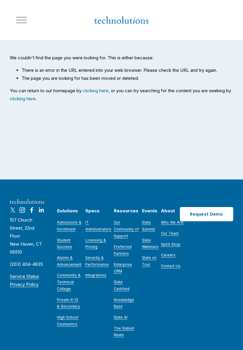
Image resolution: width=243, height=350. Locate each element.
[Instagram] (22, 210)
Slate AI (120, 317)
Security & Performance (97, 261)
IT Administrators (98, 225)
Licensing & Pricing (95, 243)
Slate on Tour (149, 261)
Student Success (64, 243)
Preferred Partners (123, 250)
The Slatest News (124, 331)
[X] (13, 210)
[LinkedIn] (41, 210)
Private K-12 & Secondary (68, 303)
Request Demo (206, 214)
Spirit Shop (170, 244)
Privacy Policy (24, 284)
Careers (168, 255)
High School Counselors (67, 320)
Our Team (170, 233)
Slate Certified (122, 285)
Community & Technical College (69, 282)
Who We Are (172, 222)
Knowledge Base (124, 303)
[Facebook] (32, 210)
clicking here (95, 90)
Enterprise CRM (123, 267)
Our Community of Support (126, 229)
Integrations (95, 275)
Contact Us (170, 266)
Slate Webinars (150, 243)
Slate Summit (148, 225)
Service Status (24, 276)
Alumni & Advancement (69, 261)
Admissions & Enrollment (69, 225)
